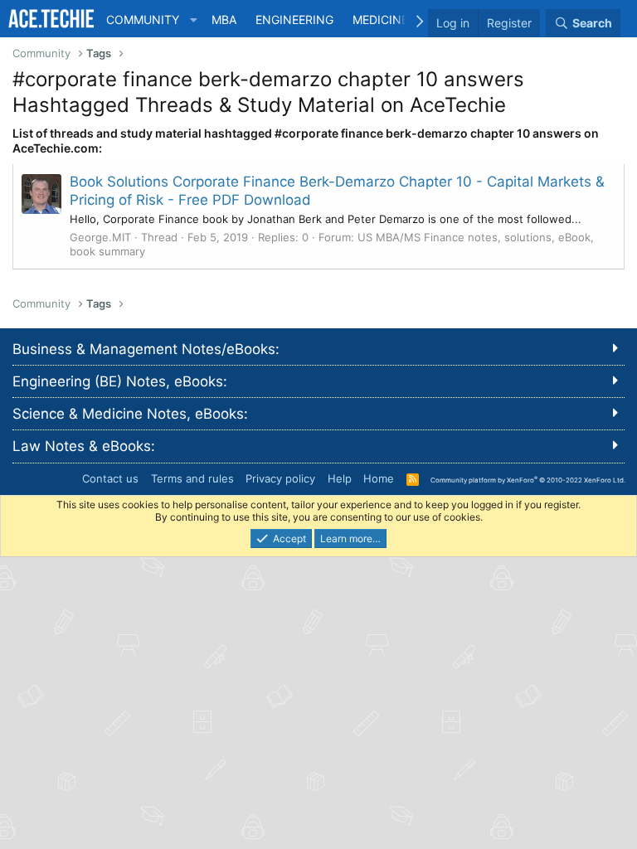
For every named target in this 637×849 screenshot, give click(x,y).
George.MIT (100, 237)
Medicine (380, 19)
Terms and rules (192, 478)
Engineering (294, 19)
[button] (193, 20)
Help (340, 478)
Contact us (110, 478)
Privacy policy (280, 478)
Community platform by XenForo (527, 479)
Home (378, 478)
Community (142, 19)
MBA (224, 19)
